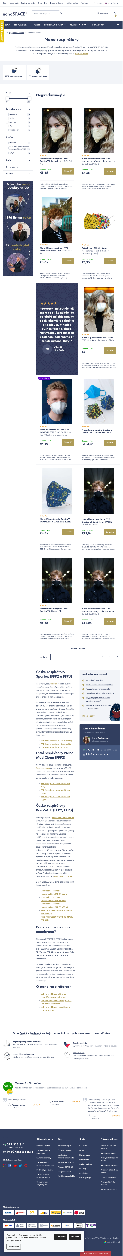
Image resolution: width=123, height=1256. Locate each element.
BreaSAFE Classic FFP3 (63, 818)
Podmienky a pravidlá (44, 1170)
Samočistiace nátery (66, 1162)
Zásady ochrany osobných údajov (43, 1176)
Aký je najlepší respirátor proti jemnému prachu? (98, 699)
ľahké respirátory (43, 768)
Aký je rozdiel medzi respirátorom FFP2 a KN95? (100, 707)
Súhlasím (75, 1237)
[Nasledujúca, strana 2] (110, 657)
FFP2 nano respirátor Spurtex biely (56, 741)
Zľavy (5, 3)
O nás (40, 3)
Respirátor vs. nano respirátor (98, 689)
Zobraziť (68, 171)
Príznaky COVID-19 (65, 1167)
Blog (45, 3)
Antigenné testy (64, 1172)
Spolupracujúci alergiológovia (42, 1183)
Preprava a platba (43, 1146)
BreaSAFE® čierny (58, 894)
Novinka (19, 122)
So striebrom (19, 130)
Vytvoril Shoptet (113, 1242)
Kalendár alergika (64, 1146)
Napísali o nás (13, 3)
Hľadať (61, 12)
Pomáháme (83, 1173)
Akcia (19, 118)
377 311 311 (93, 750)
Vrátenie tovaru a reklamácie (43, 1152)
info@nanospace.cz (97, 754)
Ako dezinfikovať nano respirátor (99, 685)
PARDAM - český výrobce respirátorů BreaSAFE (19, 148)
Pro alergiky (85, 3)
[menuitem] (7, 25)
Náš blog (82, 1169)
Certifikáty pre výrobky (28, 3)
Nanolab (19, 143)
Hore (45, 657)
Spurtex (54, 684)
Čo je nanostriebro (65, 1150)
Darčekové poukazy (71, 3)
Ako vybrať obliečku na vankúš (109, 1159)
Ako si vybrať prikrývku (109, 1165)
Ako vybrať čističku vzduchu (108, 1183)
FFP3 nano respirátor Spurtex (54, 747)
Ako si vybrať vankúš (108, 1153)
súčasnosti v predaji (63, 876)
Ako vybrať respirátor (94, 680)
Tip (19, 126)
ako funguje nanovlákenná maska (66, 1156)
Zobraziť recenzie (80, 1088)
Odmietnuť (60, 1237)
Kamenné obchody (44, 1158)
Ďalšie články (88, 716)
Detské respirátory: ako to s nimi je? (100, 693)
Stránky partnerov (86, 1164)
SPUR (19, 153)
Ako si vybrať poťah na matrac (109, 1171)
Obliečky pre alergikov (109, 1177)
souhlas (42, 1238)
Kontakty (83, 1146)
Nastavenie (14, 1247)
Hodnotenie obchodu (56, 3)
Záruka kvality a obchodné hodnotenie (45, 1164)
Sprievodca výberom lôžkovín (108, 1147)
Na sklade (19, 114)
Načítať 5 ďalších (78, 649)
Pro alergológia (85, 1178)
